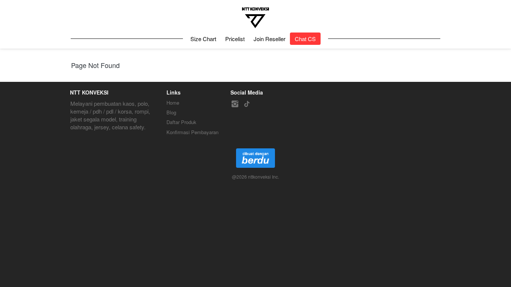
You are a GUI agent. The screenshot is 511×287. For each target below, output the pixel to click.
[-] (234, 104)
